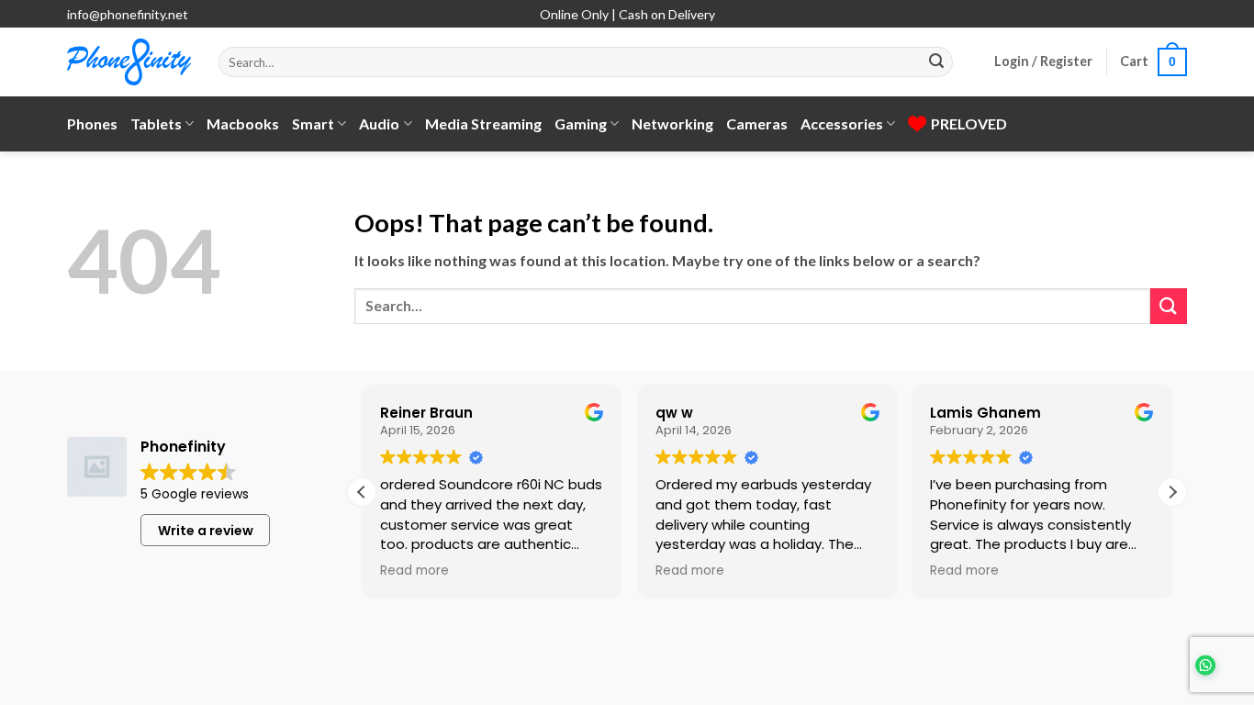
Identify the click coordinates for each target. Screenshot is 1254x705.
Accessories (842, 123)
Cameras (757, 123)
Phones (92, 123)
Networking (672, 123)
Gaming (580, 123)
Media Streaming (483, 123)
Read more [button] (414, 571)
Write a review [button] (205, 530)
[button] (1043, 61)
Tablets (156, 123)
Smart (313, 123)
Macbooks (243, 123)
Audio (379, 123)
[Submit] (936, 62)
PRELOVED (969, 123)
